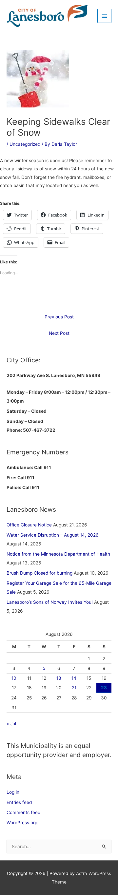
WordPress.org (22, 822)
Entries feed (19, 802)
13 (58, 678)
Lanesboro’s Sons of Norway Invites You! (50, 602)
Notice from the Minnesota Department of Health (58, 554)
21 (74, 687)
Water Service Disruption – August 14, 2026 (53, 535)
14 (73, 678)
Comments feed (23, 812)
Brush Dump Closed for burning (39, 573)
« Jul (11, 723)
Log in (13, 792)
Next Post (59, 333)
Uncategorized (25, 144)
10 (13, 678)
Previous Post (59, 316)
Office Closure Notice (29, 524)
